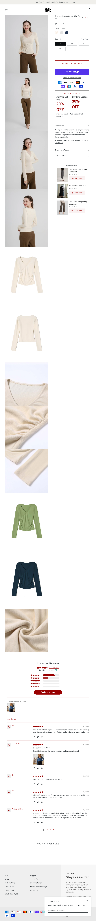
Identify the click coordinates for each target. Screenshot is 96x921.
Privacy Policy (10, 890)
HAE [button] (6, 876)
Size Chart (85, 39)
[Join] (86, 910)
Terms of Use (9, 887)
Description (59, 126)
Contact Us (34, 890)
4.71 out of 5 (54, 668)
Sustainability (10, 883)
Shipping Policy (36, 883)
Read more (59, 143)
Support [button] (33, 876)
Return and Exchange (38, 887)
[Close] (88, 901)
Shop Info (34, 879)
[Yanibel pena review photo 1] (38, 759)
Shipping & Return (62, 150)
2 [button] (47, 830)
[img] (38, 727)
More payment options (72, 78)
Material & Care (61, 156)
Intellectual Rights (11, 894)
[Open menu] (8, 9)
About (7, 879)
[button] (35, 675)
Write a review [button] (48, 692)
